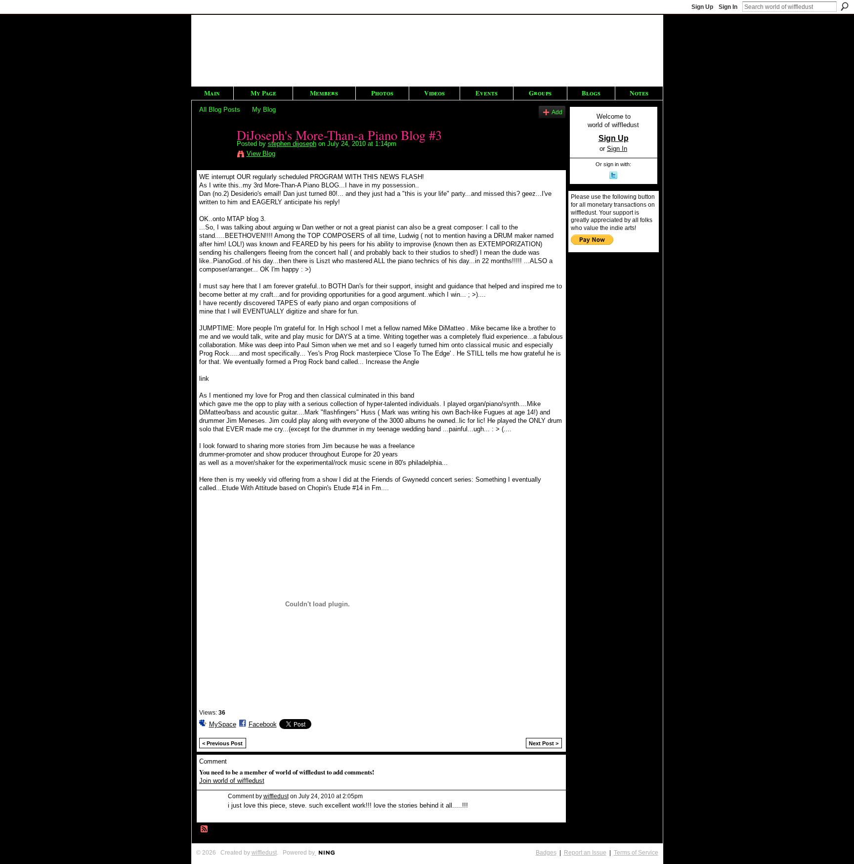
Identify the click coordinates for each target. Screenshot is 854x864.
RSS (204, 829)
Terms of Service (636, 852)
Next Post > (543, 743)
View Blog (261, 153)
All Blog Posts (219, 109)
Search (845, 6)
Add (557, 112)
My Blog (264, 109)
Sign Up (702, 6)
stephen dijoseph (292, 143)
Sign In (728, 6)
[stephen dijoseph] (215, 155)
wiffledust (276, 796)
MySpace (222, 724)
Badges (546, 852)
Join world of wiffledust (231, 780)
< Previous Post (222, 743)
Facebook (263, 724)
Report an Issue (585, 852)
